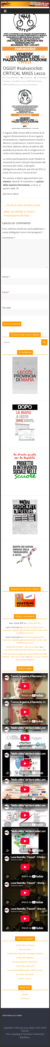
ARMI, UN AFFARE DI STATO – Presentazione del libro (20, 213)
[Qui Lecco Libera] (25, 2)
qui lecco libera (31, 84)
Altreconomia (25, 949)
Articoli (25, 994)
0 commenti (27, 77)
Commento (8, 237)
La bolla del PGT (34, 623)
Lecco (23, 81)
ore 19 (22, 84)
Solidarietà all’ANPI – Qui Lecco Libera (23, 647)
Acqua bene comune (25, 945)
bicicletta (6, 81)
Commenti (25, 998)
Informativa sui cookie (12, 1015)
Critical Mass (15, 81)
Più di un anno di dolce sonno (22, 205)
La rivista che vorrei (25, 974)
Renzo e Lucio (25, 978)
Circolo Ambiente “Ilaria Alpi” (25, 962)
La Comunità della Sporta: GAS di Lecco (24, 970)
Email (5, 292)
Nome (6, 276)
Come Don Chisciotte (25, 966)
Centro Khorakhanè (25, 957)
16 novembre (41, 77)
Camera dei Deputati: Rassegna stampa (25, 953)
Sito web (6, 307)
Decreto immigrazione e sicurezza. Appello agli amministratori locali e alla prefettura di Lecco (25, 630)
